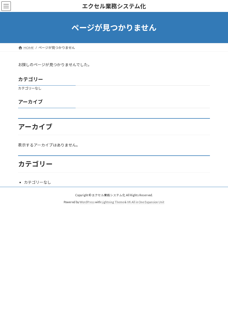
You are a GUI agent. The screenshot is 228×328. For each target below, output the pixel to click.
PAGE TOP (217, 312)
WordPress (87, 202)
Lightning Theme (112, 202)
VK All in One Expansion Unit (145, 202)
